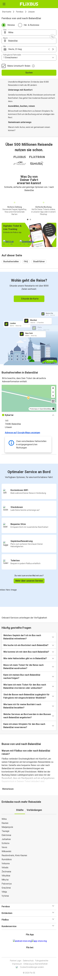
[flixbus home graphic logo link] (29, 4)
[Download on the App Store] (39, 941)
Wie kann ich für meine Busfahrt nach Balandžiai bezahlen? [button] (22, 706)
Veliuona (6, 863)
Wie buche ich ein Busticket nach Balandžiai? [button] (25, 645)
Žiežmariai (6, 871)
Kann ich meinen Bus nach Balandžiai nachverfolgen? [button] (21, 676)
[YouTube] (29, 954)
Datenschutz (28, 961)
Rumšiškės (7, 859)
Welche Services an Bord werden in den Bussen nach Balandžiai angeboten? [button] (27, 716)
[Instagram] (28, 954)
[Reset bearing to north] (53, 396)
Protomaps (34, 409)
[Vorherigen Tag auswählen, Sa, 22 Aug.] (49, 49)
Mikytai (5, 879)
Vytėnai (5, 896)
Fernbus (19, 12)
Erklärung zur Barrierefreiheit (35, 964)
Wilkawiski (6, 851)
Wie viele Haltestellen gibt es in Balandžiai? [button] (25, 658)
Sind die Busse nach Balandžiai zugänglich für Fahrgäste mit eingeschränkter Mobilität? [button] (26, 696)
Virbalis (5, 867)
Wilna (4, 819)
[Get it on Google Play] (22, 941)
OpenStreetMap (45, 409)
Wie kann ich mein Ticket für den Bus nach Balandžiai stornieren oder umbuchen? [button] (24, 686)
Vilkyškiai (6, 875)
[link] (29, 318)
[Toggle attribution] (53, 408)
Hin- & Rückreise (31, 25)
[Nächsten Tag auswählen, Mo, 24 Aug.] (53, 49)
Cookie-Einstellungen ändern (32, 967)
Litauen (31, 12)
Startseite (6, 12)
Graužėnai (6, 887)
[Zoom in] (53, 388)
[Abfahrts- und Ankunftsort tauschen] (52, 36)
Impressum (17, 964)
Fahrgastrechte (41, 961)
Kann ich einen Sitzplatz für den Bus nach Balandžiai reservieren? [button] (24, 726)
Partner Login (15, 961)
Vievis (4, 847)
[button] (29, 32)
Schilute (5, 843)
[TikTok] (31, 954)
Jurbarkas (6, 839)
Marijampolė (7, 827)
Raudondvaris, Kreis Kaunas (14, 855)
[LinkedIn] (30, 954)
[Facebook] (27, 954)
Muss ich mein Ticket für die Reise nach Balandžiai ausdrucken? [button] (23, 667)
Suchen (29, 72)
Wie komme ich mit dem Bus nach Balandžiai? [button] (26, 652)
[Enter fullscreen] (53, 401)
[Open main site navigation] (4, 4)
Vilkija (4, 892)
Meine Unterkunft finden (18, 66)
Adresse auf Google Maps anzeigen (22, 432)
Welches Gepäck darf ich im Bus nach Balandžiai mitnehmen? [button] (22, 637)
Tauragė (5, 831)
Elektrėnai (6, 835)
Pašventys (7, 883)
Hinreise (11, 25)
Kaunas (5, 823)
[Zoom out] (53, 392)
